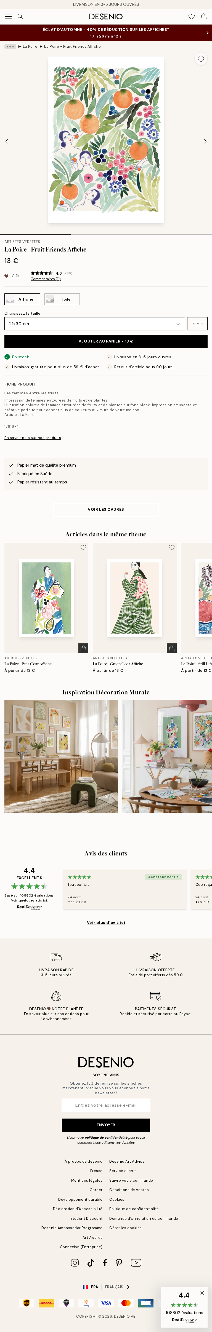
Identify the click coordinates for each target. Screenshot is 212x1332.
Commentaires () (46, 279)
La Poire (30, 46)
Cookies (116, 1199)
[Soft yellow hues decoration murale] (61, 756)
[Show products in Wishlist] (192, 16)
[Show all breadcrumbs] (10, 46)
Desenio (122, 1316)
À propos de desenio (84, 1161)
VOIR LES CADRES (106, 509)
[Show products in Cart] (204, 16)
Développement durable (80, 1199)
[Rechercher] (20, 16)
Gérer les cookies (125, 1228)
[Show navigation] (8, 16)
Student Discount (86, 1218)
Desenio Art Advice (127, 1161)
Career (96, 1189)
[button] (197, 323)
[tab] (35, 233)
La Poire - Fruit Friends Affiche (72, 46)
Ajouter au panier (106, 341)
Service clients (123, 1170)
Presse (96, 1170)
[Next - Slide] (205, 141)
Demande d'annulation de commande (143, 1218)
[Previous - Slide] (6, 141)
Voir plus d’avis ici (106, 922)
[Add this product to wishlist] (201, 58)
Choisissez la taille (22, 313)
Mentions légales (87, 1180)
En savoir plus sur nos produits (32, 437)
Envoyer (106, 1124)
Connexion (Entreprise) (81, 1247)
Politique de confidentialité (134, 1209)
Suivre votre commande (131, 1180)
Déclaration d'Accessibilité (78, 1209)
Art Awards (93, 1237)
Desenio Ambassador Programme (72, 1228)
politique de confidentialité (106, 1137)
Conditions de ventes (129, 1189)
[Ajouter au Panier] (83, 648)
